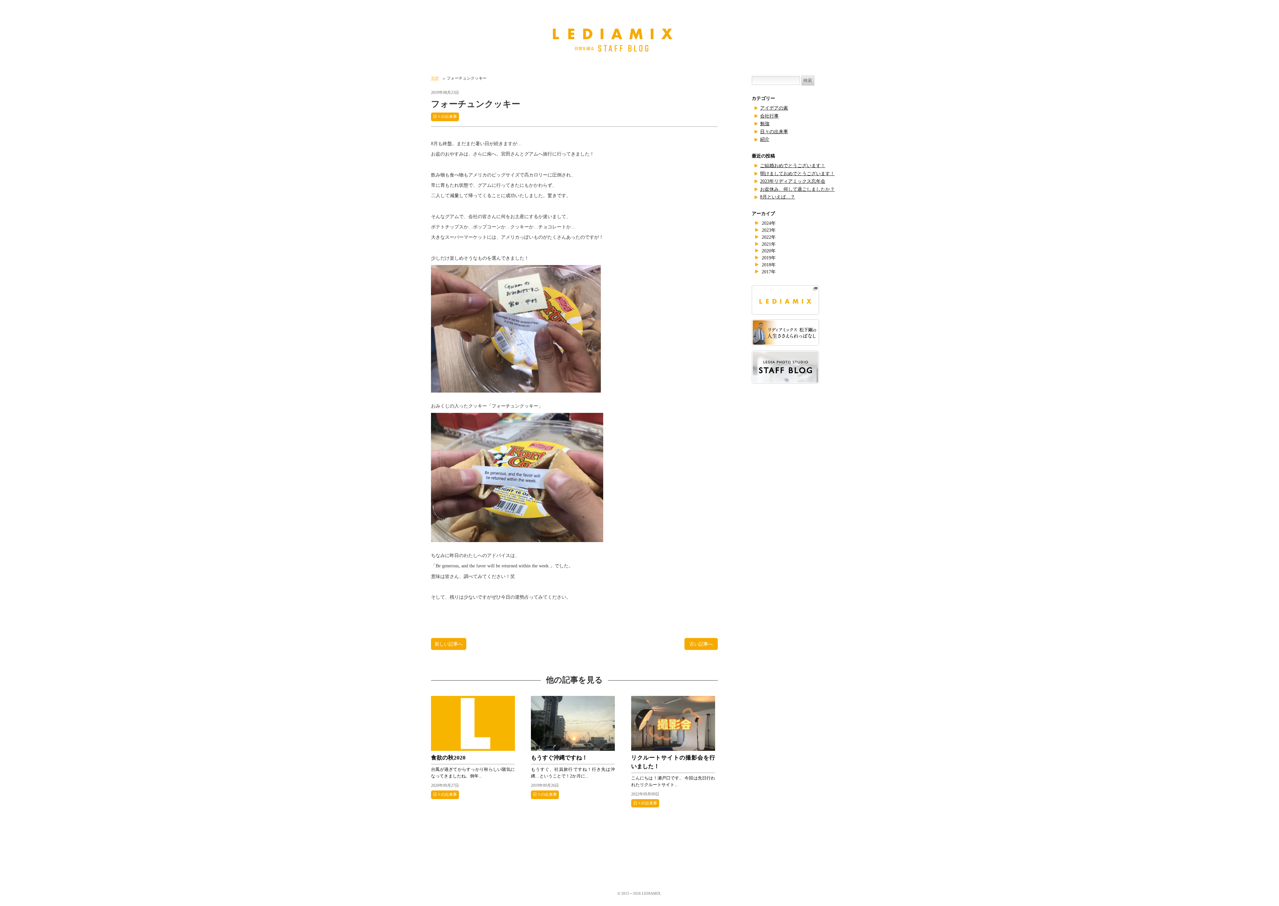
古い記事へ (701, 644)
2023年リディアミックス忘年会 (792, 181)
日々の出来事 (445, 117)
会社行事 (769, 116)
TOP (435, 78)
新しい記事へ (449, 644)
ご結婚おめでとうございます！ (792, 165)
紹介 (764, 139)
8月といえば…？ (777, 196)
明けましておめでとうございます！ (797, 173)
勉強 (764, 123)
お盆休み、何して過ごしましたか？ (797, 189)
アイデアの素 (774, 108)
